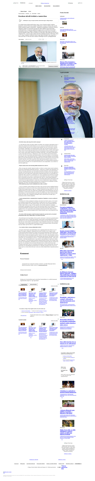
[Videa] (52, 312)
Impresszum (16, 463)
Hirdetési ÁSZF (61, 463)
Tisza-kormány (62, 59)
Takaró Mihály (34, 13)
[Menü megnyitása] (80, 3)
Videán (34, 312)
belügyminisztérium (63, 204)
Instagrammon (31, 312)
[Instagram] (55, 310)
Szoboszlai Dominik (67, 153)
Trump (61, 339)
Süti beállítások (78, 463)
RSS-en (42, 312)
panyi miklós (66, 111)
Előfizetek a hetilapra (68, 190)
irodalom (38, 13)
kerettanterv (27, 13)
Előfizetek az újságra (62, 459)
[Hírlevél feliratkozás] (57, 309)
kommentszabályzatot (43, 265)
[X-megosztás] (56, 39)
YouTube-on (38, 312)
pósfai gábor (40, 291)
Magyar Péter (62, 39)
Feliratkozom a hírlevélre (53, 66)
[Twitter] (57, 310)
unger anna (62, 27)
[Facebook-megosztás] (58, 39)
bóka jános (61, 248)
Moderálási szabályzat (70, 463)
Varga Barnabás (62, 427)
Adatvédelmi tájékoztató (30, 463)
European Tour (62, 388)
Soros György (62, 294)
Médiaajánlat (22, 463)
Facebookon (72, 357)
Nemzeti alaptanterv (21, 13)
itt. (38, 66)
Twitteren (64, 358)
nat (30, 13)
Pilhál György (63, 367)
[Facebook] (52, 310)
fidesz (65, 87)
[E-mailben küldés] (53, 39)
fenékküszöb (62, 16)
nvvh (19, 291)
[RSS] (57, 312)
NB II (61, 407)
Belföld (29, 11)
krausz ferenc (51, 291)
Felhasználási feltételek (41, 463)
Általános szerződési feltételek (51, 463)
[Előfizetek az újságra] (70, 3)
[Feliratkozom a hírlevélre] (23, 3)
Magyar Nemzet (24, 11)
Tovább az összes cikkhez (54, 320)
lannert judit (30, 291)
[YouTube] (55, 312)
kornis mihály (64, 368)
